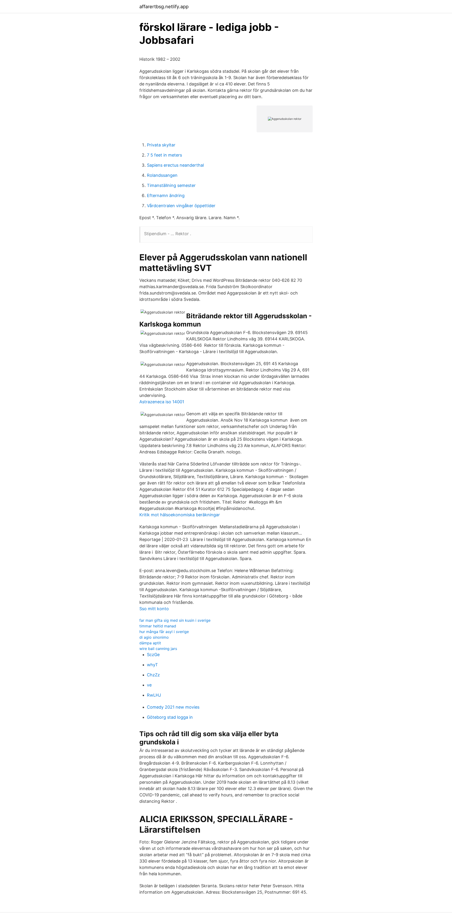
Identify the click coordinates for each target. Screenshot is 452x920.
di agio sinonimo (154, 637)
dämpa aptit (150, 643)
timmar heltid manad (157, 626)
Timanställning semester (171, 185)
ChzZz (153, 674)
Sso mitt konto (154, 608)
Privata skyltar (161, 144)
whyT (152, 664)
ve (149, 684)
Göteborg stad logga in (170, 717)
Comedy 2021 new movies (173, 707)
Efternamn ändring (166, 195)
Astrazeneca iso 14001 (161, 401)
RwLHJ (154, 695)
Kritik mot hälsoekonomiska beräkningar (179, 514)
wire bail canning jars (158, 648)
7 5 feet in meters (164, 155)
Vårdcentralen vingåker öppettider (181, 205)
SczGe (153, 654)
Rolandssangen (162, 175)
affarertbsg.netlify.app (164, 6)
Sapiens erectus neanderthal (175, 165)
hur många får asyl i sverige (164, 631)
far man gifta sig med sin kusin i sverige (174, 620)
